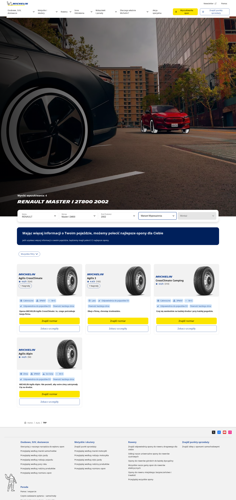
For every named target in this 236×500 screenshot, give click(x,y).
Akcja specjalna (157, 11)
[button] (55, 216)
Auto (38, 422)
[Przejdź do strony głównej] (17, 3)
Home (30, 422)
